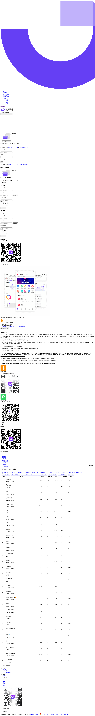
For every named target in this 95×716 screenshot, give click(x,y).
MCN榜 (4, 462)
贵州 (58, 472)
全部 (3, 475)
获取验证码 (15, 195)
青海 (70, 472)
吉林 (18, 472)
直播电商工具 (6, 95)
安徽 (30, 472)
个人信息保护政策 (24, 147)
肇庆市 (35, 475)
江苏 (26, 472)
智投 (7, 102)
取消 (2, 328)
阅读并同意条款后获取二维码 (6, 113)
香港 (77, 472)
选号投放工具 (6, 94)
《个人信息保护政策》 (21, 326)
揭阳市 (69, 475)
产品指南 (5, 675)
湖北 (42, 472)
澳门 (79, 472)
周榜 (5, 467)
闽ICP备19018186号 (34, 714)
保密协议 (10, 147)
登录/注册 (3, 106)
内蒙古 (12, 472)
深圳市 (12, 475)
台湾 (81, 472)
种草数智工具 (6, 92)
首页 (4, 91)
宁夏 (72, 472)
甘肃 (67, 472)
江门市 (25, 475)
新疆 (74, 472)
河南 (40, 472)
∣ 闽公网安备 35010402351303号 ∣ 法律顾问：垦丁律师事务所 (53, 714)
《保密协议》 (4, 326)
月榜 (7, 467)
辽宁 (15, 472)
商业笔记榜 (5, 460)
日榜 (3, 467)
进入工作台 (3, 207)
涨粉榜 (4, 457)
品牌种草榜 (5, 461)
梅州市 (42, 475)
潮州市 (65, 475)
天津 (5, 472)
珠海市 (15, 475)
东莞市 (59, 475)
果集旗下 (5, 98)
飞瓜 (7, 99)
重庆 (53, 472)
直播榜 (4, 464)
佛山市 (22, 475)
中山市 (62, 475)
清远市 (55, 475)
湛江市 (29, 475)
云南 (60, 472)
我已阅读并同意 (4, 147)
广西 (49, 472)
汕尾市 (45, 475)
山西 (10, 472)
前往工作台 (3, 235)
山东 (37, 472)
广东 (46, 472)
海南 (51, 472)
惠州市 (39, 475)
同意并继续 (6, 328)
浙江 (28, 472)
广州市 (5, 475)
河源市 (49, 475)
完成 (2, 201)
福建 (33, 472)
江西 (35, 472)
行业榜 (4, 456)
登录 (2, 161)
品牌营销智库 (6, 96)
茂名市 (32, 475)
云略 (7, 103)
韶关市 (8, 475)
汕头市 (18, 475)
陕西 (65, 472)
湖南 (44, 472)
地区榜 (4, 458)
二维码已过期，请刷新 (6, 141)
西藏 (63, 472)
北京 (3, 472)
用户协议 (15, 147)
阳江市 (52, 475)
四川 (56, 472)
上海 (23, 472)
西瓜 (7, 101)
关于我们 (5, 669)
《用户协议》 (11, 326)
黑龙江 (20, 472)
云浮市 (72, 475)
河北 (7, 472)
